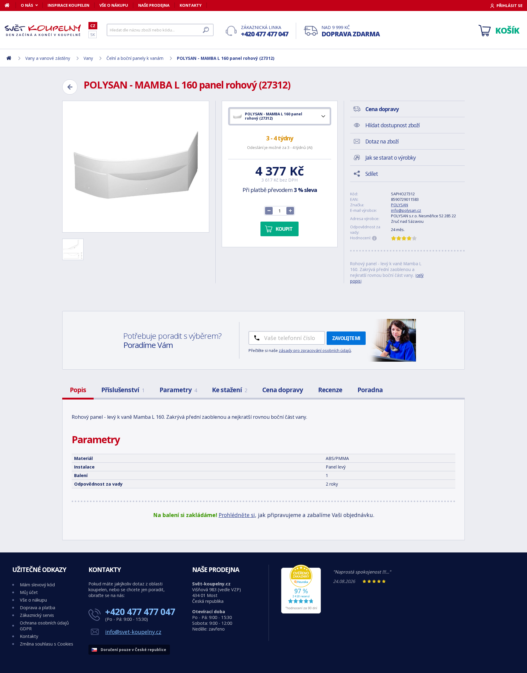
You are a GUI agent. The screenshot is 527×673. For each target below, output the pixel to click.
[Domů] (10, 5)
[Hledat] (206, 30)
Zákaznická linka (264, 31)
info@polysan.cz (406, 210)
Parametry (178, 389)
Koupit (284, 229)
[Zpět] (69, 87)
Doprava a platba (37, 607)
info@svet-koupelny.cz (133, 631)
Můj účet (29, 592)
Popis (78, 389)
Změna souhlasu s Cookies (46, 644)
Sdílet (371, 173)
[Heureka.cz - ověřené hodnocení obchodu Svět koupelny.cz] (301, 612)
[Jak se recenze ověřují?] (374, 238)
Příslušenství (122, 389)
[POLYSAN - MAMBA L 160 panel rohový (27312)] (135, 167)
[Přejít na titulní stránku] (43, 30)
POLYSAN (399, 205)
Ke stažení (229, 389)
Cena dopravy (282, 389)
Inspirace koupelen (68, 5)
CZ (92, 25)
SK (92, 34)
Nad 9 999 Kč (350, 31)
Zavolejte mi (346, 338)
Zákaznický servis (37, 615)
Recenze (330, 389)
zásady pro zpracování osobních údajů (315, 350)
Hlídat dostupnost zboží (392, 125)
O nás (27, 5)
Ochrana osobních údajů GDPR (44, 625)
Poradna (370, 389)
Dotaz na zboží (382, 141)
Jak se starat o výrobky (390, 157)
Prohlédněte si (237, 515)
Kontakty (191, 5)
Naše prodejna (154, 5)
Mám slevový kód (37, 585)
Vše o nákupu (113, 5)
